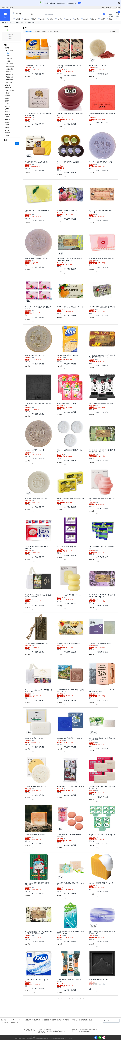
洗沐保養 (23, 22)
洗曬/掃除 (7, 106)
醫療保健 (7, 122)
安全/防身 (7, 119)
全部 (32, 14)
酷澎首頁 (4, 22)
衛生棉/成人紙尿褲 (9, 90)
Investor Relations (13, 1019)
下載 (79, 3)
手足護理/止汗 (9, 77)
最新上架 (56, 31)
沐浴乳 (8, 56)
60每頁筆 (113, 31)
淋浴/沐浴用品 (31, 22)
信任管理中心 (45, 1019)
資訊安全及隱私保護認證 (85, 1019)
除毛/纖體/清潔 (9, 80)
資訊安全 (74, 1019)
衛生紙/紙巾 (8, 88)
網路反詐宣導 (14, 1022)
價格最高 (44, 31)
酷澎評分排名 (28, 31)
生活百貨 (7, 109)
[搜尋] (104, 14)
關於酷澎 (3, 1019)
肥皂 (38, 22)
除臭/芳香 (7, 111)
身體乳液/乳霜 (9, 74)
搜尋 (17, 143)
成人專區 (7, 130)
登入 (103, 8)
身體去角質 (9, 58)
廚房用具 (7, 101)
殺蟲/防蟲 (7, 114)
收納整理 (7, 103)
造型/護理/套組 (9, 69)
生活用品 (17, 22)
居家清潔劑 (7, 96)
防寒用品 (7, 127)
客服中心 (112, 8)
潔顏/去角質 (9, 82)
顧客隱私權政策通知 (57, 1019)
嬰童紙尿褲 (7, 133)
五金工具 (7, 125)
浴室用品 (7, 98)
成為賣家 (118, 8)
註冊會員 (107, 8)
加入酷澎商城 (4, 1022)
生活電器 (7, 117)
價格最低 (37, 31)
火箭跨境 (10, 22)
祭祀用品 (7, 135)
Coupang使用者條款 (26, 1019)
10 (83, 999)
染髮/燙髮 (8, 72)
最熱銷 (50, 31)
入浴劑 (8, 61)
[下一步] (86, 998)
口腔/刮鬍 (7, 85)
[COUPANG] (29, 1030)
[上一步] (55, 998)
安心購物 (67, 1019)
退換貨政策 (37, 1019)
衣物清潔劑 (7, 93)
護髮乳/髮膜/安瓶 (10, 66)
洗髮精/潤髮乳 (9, 64)
